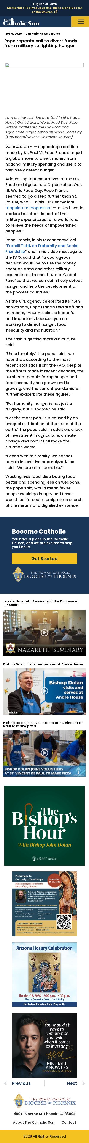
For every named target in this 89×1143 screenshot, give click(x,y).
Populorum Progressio (28, 207)
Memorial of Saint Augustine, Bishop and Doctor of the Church (44, 10)
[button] (44, 633)
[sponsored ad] (44, 903)
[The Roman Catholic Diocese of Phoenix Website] (44, 574)
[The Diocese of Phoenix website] (44, 1101)
